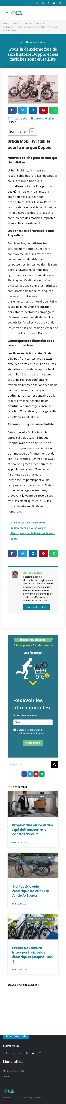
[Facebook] (32, 3)
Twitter (13, 1053)
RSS (20, 1053)
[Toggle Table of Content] (30, 131)
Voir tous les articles (37, 606)
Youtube (33, 1053)
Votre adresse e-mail (25, 715)
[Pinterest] (49, 3)
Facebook (6, 1053)
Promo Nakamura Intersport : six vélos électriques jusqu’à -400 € (32, 955)
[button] (7, 13)
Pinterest (26, 1053)
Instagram (40, 1053)
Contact (6, 1076)
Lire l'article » (20, 842)
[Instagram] (60, 3)
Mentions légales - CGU (14, 1071)
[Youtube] (54, 3)
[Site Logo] (17, 13)
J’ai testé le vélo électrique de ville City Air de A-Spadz (30, 891)
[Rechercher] (54, 764)
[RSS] (43, 3)
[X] (37, 3)
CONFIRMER (33, 743)
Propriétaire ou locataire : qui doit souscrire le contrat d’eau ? (32, 829)
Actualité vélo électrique (33, 41)
